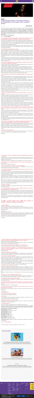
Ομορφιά (14, 388)
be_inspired (2, 324)
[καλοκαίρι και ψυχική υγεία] (17, 337)
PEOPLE (14, 383)
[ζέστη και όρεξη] (17, 352)
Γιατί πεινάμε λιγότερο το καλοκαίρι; (17, 357)
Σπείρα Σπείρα (11, 324)
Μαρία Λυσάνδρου (7, 324)
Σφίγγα (23, 324)
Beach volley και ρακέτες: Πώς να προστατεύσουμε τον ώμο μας (17, 365)
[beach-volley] (17, 363)
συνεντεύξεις (20, 324)
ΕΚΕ (16, 386)
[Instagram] (27, 388)
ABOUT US (27, 383)
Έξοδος (17, 390)
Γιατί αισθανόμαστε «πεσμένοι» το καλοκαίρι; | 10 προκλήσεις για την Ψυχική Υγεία (17, 342)
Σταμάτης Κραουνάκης (15, 324)
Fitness (13, 390)
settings (10, 397)
